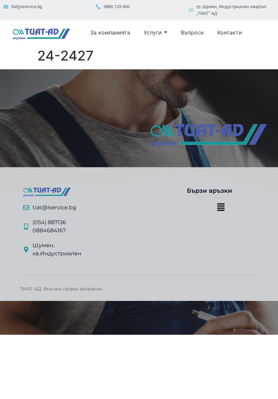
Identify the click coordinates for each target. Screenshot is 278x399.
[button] (220, 208)
